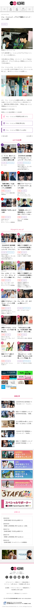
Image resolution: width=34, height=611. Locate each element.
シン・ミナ (20, 363)
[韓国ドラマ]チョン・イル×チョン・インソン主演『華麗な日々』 (8, 303)
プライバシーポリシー (16, 587)
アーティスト (10, 162)
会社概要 (7, 587)
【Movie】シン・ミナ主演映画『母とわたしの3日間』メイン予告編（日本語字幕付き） (25, 356)
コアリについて (9, 582)
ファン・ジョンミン (6, 222)
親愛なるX (4, 339)
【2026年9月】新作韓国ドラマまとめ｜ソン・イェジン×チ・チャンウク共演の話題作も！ (25, 158)
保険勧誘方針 (26, 587)
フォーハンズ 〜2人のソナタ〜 (24, 195)
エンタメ (4, 24)
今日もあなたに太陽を (22, 338)
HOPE (3, 219)
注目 (3, 190)
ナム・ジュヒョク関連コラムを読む (16, 130)
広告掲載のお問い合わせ (24, 584)
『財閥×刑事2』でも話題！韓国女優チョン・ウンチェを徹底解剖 (8, 186)
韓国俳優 (20, 220)
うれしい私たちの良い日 (23, 254)
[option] (9, 554)
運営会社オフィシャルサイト (21, 593)
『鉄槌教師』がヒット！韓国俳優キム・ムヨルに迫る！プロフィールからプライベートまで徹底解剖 (25, 212)
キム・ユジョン (5, 338)
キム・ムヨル (21, 219)
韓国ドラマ (27, 169)
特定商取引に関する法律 (17, 589)
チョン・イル (4, 311)
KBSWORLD (4, 310)
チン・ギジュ (4, 283)
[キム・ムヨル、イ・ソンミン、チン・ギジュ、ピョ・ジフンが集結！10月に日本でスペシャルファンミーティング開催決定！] (8, 266)
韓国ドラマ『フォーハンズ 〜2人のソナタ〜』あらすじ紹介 (25, 186)
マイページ (6, 584)
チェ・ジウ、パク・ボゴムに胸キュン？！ (25, 302)
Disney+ (3, 336)
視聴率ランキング (21, 286)
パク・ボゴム (26, 310)
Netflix (19, 192)
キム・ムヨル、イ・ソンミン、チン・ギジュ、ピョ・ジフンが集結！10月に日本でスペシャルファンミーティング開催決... (8, 275)
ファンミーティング (6, 285)
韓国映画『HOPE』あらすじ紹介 (8, 211)
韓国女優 (4, 194)
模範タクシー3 (21, 285)
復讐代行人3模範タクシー (23, 283)
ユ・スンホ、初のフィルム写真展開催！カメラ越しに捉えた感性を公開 (8, 158)
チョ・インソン (5, 220)
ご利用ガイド (17, 582)
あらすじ (23, 192)
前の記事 (5, 136)
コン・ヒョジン (10, 363)
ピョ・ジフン (11, 283)
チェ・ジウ (20, 310)
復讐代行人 (20, 282)
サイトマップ (10, 593)
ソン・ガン (27, 194)
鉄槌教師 (26, 219)
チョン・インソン (12, 311)
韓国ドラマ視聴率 (27, 256)
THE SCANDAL (21, 165)
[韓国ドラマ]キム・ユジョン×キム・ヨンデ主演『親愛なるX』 (8, 329)
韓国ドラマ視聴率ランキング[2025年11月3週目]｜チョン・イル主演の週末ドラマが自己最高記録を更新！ (25, 275)
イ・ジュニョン (21, 194)
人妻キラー (20, 256)
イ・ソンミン (4, 282)
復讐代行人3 (26, 282)
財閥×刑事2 (12, 192)
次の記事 (28, 136)
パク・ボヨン (21, 336)
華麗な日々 (27, 285)
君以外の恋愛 (21, 169)
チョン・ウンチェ (5, 192)
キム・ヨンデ (12, 338)
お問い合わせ (14, 584)
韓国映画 (13, 222)
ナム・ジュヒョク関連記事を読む (15, 123)
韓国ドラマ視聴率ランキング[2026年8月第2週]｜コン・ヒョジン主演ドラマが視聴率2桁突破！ (25, 247)
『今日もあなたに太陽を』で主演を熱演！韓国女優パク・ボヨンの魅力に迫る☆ (25, 330)
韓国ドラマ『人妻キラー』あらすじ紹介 (7, 355)
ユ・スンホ (4, 165)
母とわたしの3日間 (27, 363)
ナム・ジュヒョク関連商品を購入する (17, 116)
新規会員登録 (25, 582)
